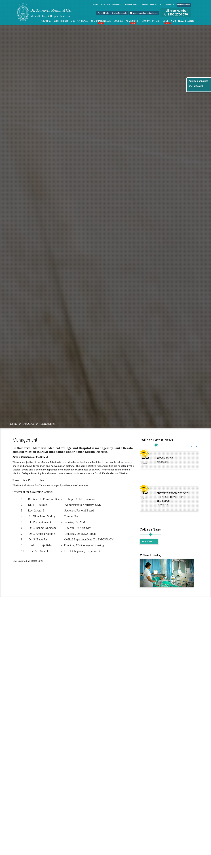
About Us (46, 21)
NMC (173, 21)
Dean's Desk (149, 541)
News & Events (186, 21)
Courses (118, 21)
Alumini (153, 5)
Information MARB (101, 21)
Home (95, 5)
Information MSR (150, 21)
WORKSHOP (165, 458)
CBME (166, 21)
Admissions (132, 21)
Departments (61, 21)
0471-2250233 (196, 86)
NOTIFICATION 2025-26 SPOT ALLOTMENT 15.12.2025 (172, 497)
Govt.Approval (79, 21)
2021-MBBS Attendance (111, 5)
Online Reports (183, 5)
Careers (144, 5)
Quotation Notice (131, 5)
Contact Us (169, 5)
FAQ (160, 5)
